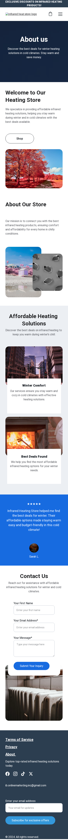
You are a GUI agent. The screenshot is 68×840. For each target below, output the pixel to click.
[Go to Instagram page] (15, 774)
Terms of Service (19, 739)
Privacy (11, 747)
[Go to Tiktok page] (23, 774)
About (10, 754)
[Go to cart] (50, 14)
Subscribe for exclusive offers (30, 820)
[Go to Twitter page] (31, 774)
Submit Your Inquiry (31, 666)
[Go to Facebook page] (7, 774)
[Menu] (60, 14)
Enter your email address (20, 801)
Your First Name (23, 603)
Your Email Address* (26, 620)
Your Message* (23, 637)
